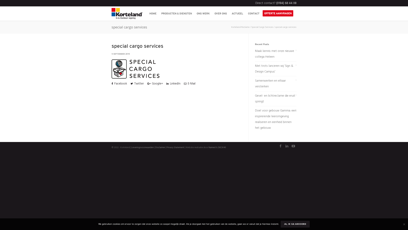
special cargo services (137, 46)
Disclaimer (160, 147)
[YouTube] (293, 146)
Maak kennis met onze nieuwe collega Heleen (274, 54)
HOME (153, 13)
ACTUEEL (237, 13)
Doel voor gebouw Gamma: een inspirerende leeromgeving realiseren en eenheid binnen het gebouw (275, 119)
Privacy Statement (175, 147)
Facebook (120, 83)
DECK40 (222, 147)
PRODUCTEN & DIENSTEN (176, 13)
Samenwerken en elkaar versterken (270, 83)
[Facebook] (280, 146)
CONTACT (253, 13)
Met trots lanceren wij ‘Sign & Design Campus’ (274, 69)
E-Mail (191, 83)
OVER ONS (221, 13)
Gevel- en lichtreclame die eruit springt (275, 98)
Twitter (138, 83)
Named (212, 147)
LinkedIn (174, 83)
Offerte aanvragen (278, 13)
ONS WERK (203, 13)
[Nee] (404, 224)
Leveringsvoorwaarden (142, 147)
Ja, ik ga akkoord (295, 224)
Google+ (157, 83)
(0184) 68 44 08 (286, 3)
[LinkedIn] (287, 146)
